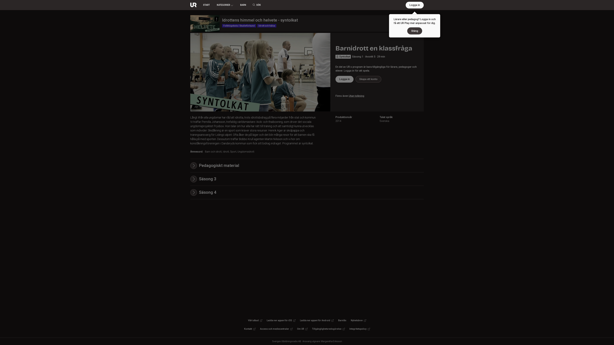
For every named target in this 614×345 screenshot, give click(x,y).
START (206, 5)
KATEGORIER (223, 5)
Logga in (414, 5)
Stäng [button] (414, 30)
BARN (243, 5)
